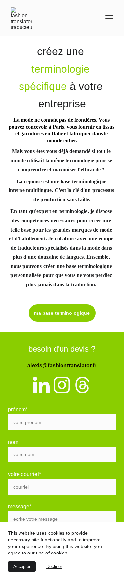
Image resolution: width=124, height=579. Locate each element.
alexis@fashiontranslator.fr (61, 365)
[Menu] (109, 18)
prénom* (18, 409)
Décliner (54, 566)
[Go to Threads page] (82, 385)
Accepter (21, 566)
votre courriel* (24, 474)
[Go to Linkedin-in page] (41, 385)
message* (20, 506)
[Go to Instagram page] (62, 385)
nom (13, 442)
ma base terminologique (62, 313)
